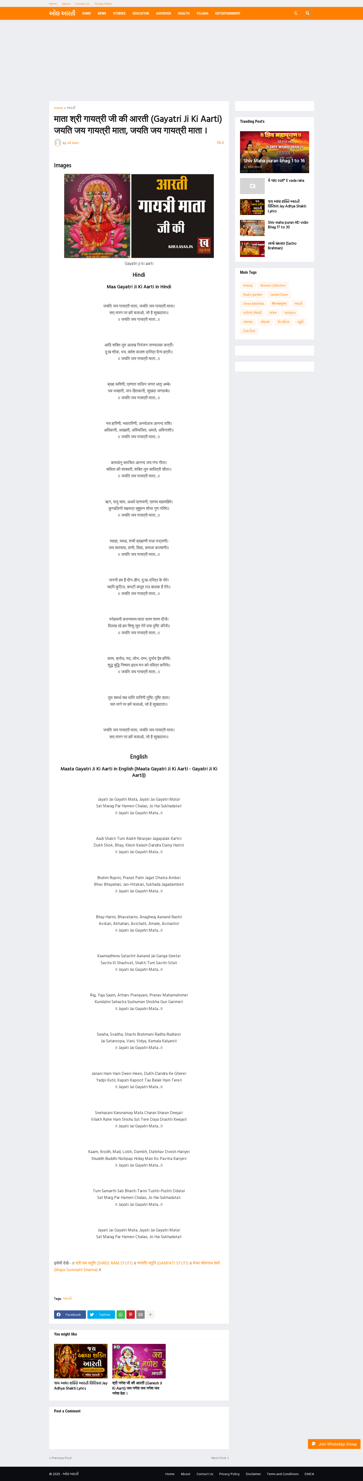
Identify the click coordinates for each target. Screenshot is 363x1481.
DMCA (309, 1473)
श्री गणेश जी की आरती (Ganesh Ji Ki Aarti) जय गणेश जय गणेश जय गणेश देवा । (137, 1388)
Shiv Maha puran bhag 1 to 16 (274, 160)
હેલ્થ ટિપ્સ (249, 330)
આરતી (71, 107)
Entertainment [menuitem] (228, 13)
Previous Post (62, 1458)
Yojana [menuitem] (202, 13)
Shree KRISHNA (253, 303)
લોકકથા (265, 321)
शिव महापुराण (279, 303)
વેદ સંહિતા (283, 321)
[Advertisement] (181, 60)
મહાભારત (290, 312)
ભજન (273, 312)
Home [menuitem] (86, 13)
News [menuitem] (102, 13)
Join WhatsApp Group (337, 1444)
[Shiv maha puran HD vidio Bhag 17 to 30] (252, 228)
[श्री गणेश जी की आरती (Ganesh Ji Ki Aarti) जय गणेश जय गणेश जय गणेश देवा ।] (139, 1361)
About (66, 3)
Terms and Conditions (283, 1473)
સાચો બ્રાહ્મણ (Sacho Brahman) (282, 246)
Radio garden (252, 294)
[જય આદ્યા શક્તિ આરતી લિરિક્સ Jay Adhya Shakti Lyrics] (80, 1361)
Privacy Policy (103, 3)
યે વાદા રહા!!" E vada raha (286, 180)
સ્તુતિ (300, 321)
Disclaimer (253, 1473)
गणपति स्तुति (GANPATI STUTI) (162, 1263)
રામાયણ (248, 321)
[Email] (140, 1314)
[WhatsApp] (121, 1314)
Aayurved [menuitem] (163, 13)
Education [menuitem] (141, 13)
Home (53, 3)
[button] (295, 13)
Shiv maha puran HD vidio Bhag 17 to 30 (288, 225)
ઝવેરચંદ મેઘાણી (252, 312)
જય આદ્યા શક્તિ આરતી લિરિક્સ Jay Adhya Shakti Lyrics (80, 1385)
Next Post (218, 1458)
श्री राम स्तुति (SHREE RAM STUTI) (104, 1263)
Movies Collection (273, 285)
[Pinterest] (130, 1314)
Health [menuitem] (184, 13)
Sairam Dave (279, 294)
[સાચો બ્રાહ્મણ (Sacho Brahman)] (252, 249)
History (248, 285)
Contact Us (82, 3)
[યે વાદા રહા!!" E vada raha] (252, 186)
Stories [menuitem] (119, 13)
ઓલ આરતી (62, 13)
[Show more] (150, 1314)
